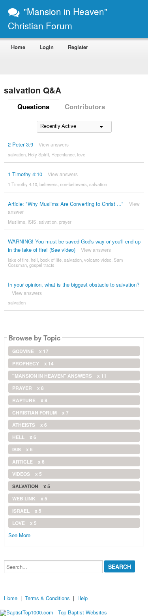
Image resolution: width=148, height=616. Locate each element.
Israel (26, 510)
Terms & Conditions (47, 598)
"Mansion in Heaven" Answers (59, 375)
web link (29, 498)
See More (19, 534)
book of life (51, 260)
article (28, 461)
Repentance (63, 154)
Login (46, 47)
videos (27, 473)
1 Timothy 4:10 (25, 174)
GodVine (30, 351)
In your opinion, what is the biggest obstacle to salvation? (73, 284)
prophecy (33, 363)
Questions (33, 106)
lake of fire (18, 260)
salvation (17, 154)
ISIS (32, 222)
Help (82, 598)
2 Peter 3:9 (20, 144)
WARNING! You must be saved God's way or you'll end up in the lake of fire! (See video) (74, 245)
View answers (54, 144)
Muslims (16, 222)
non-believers (73, 184)
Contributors (85, 106)
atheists (29, 424)
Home (18, 47)
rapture (29, 400)
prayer (65, 222)
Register (78, 47)
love (81, 154)
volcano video (97, 260)
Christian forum (40, 412)
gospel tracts (41, 265)
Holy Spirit (38, 154)
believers (48, 184)
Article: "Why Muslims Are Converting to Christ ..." (66, 203)
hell (34, 260)
